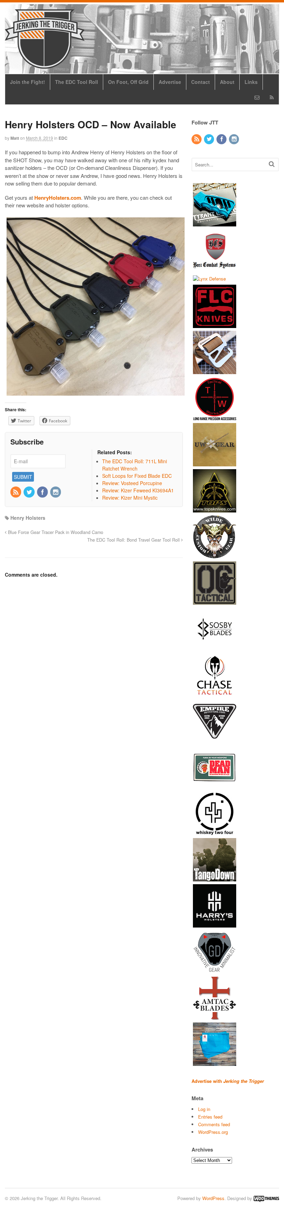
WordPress (213, 1198)
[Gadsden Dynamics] (214, 970)
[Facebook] (43, 492)
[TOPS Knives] (214, 509)
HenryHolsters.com (57, 197)
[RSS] (16, 492)
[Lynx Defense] (209, 278)
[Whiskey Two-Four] (214, 832)
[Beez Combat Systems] (214, 269)
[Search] (272, 164)
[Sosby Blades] (214, 647)
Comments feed (214, 1124)
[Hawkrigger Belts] (214, 371)
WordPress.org (213, 1132)
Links (251, 81)
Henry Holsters (27, 517)
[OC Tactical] (214, 601)
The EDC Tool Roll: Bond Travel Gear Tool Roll (134, 540)
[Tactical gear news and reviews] (45, 64)
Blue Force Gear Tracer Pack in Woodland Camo (55, 532)
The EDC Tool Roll (76, 81)
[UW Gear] (214, 463)
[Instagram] (56, 492)
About (227, 81)
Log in (204, 1109)
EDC (63, 138)
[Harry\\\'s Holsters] (214, 924)
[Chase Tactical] (214, 693)
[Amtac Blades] (214, 1016)
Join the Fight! (27, 81)
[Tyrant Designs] (214, 222)
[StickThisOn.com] (214, 786)
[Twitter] (29, 492)
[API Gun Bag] (214, 1062)
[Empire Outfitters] (214, 739)
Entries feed (210, 1116)
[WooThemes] (266, 1198)
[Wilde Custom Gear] (214, 555)
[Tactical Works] (214, 417)
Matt (14, 138)
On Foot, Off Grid (128, 81)
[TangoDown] (214, 878)
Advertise (170, 81)
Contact (200, 81)
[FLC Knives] (214, 324)
